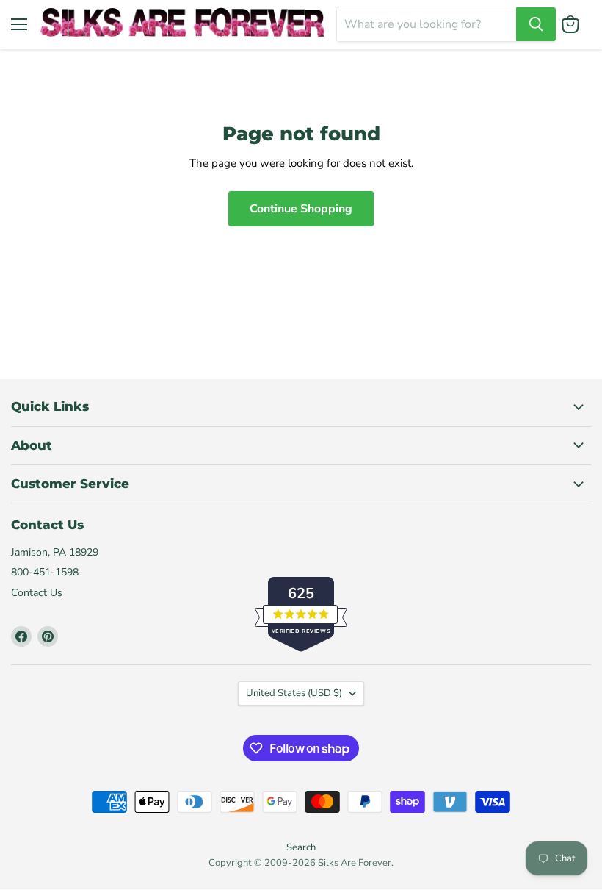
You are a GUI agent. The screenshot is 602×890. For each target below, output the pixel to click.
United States (294, 693)
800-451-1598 (45, 572)
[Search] (536, 24)
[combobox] (426, 24)
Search (301, 847)
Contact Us (36, 593)
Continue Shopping (301, 209)
